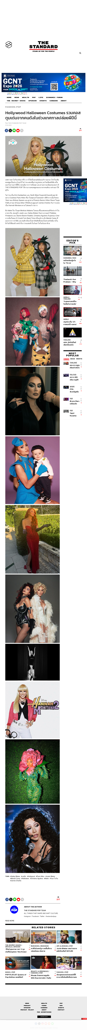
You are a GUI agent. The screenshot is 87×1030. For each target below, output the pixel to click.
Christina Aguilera (37, 878)
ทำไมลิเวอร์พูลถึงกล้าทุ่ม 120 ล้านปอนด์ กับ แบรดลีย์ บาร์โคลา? (75, 390)
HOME (9, 97)
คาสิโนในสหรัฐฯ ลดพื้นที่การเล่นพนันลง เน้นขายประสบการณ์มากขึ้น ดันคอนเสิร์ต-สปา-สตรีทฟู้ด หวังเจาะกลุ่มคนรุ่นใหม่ (41, 949)
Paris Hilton (40, 876)
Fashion (10, 107)
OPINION (32, 101)
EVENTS (43, 101)
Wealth (44, 1003)
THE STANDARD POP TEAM (17, 123)
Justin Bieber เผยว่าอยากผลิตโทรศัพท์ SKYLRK (67, 949)
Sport (72, 386)
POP (34, 97)
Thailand (67, 299)
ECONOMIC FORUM (54, 97)
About (44, 1009)
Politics (73, 374)
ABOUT (64, 101)
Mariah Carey (15, 878)
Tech (74, 258)
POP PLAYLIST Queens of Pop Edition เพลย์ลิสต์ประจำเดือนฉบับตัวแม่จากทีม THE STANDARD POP (15, 975)
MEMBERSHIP (44, 1016)
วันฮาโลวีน (54, 878)
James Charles (16, 880)
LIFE (41, 97)
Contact (61, 1009)
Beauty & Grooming (39, 971)
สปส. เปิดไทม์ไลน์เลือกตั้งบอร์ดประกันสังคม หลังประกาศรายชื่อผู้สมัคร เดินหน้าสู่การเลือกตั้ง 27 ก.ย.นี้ (69, 343)
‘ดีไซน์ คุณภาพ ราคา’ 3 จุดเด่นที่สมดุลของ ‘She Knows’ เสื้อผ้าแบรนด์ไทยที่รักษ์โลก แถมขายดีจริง (16, 950)
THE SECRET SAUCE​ (16, 101)
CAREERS (54, 101)
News (27, 1003)
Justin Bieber (50, 876)
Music (7, 972)
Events (61, 1007)
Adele (47, 878)
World (66, 297)
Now (61, 1005)
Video (44, 1005)
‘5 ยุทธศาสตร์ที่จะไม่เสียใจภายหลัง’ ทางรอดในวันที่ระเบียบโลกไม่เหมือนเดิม (70, 302)
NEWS (16, 97)
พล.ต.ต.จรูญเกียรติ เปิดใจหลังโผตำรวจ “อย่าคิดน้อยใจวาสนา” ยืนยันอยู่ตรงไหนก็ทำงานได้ (75, 366)
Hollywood (31, 876)
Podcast (27, 1005)
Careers (44, 1007)
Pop (61, 1003)
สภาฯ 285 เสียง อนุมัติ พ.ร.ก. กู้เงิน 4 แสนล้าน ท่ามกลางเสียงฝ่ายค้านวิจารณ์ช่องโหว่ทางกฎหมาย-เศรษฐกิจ (75, 378)
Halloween (25, 878)
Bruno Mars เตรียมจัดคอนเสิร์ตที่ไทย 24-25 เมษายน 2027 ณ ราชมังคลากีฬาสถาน (74, 402)
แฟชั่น (24, 876)
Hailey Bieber (15, 876)
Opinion (17, 946)
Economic (67, 258)
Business (35, 946)
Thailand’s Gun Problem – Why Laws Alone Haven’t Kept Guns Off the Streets (69, 280)
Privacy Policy (27, 1009)
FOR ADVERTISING (44, 1012)
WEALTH (25, 97)
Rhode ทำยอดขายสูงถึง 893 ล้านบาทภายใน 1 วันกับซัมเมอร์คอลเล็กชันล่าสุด (41, 976)
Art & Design (62, 946)
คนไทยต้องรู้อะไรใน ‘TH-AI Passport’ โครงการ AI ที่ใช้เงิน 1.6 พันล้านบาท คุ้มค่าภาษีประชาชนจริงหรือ (69, 261)
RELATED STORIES (43, 927)
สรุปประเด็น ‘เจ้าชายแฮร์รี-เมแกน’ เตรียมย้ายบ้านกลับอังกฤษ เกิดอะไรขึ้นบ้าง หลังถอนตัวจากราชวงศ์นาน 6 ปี (70, 323)
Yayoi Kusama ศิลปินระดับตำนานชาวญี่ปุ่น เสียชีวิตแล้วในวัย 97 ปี (75, 414)
